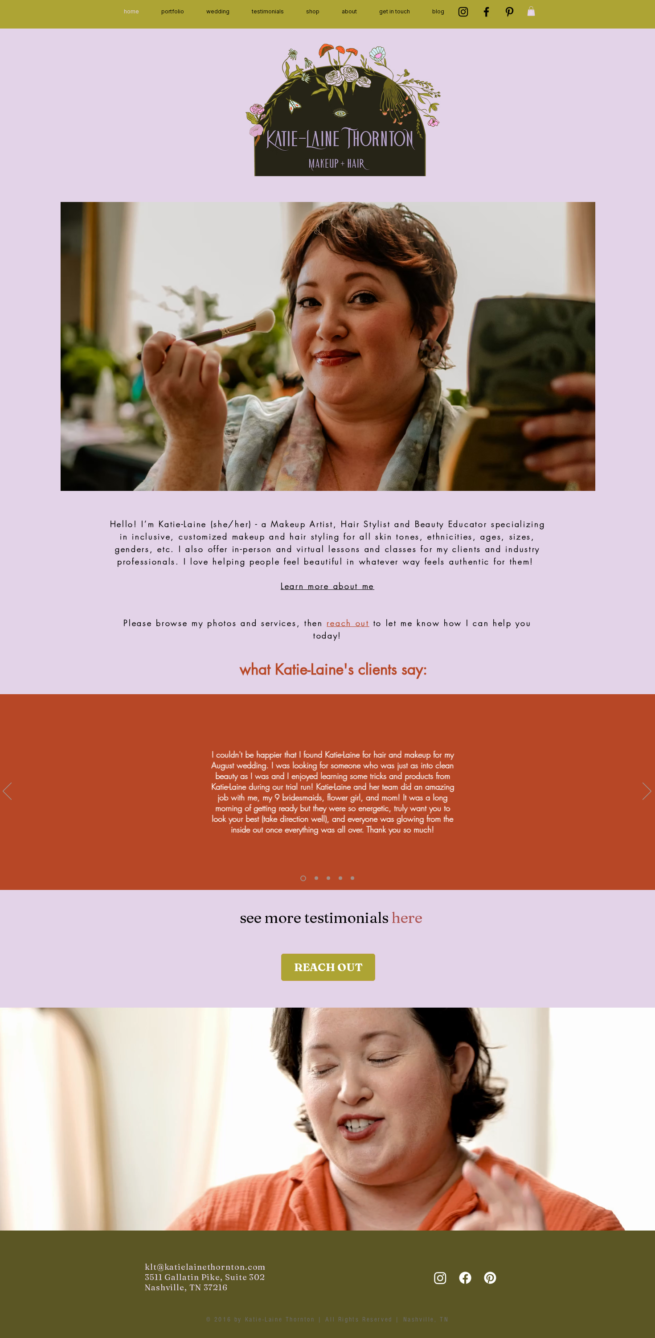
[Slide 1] (315, 878)
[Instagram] (463, 11)
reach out (348, 623)
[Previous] (7, 791)
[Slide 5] (352, 878)
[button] (172, 12)
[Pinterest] (509, 11)
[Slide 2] (340, 878)
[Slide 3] (302, 878)
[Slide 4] (328, 878)
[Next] (647, 791)
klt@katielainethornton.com (205, 1267)
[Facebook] (486, 11)
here (407, 917)
